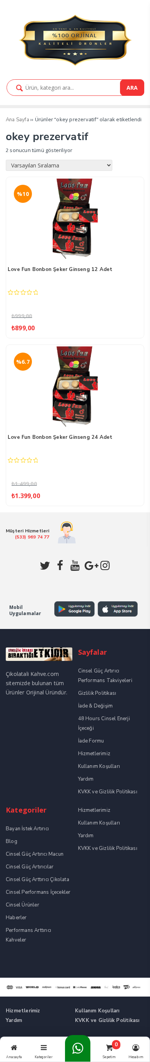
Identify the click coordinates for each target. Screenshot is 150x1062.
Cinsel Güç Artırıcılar (29, 866)
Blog (11, 841)
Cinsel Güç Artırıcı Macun (34, 854)
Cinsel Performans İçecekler (38, 892)
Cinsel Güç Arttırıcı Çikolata (37, 879)
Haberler (16, 917)
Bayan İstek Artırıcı (27, 828)
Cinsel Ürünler (22, 904)
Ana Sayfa (17, 119)
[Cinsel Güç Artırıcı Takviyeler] (75, 65)
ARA (132, 87)
